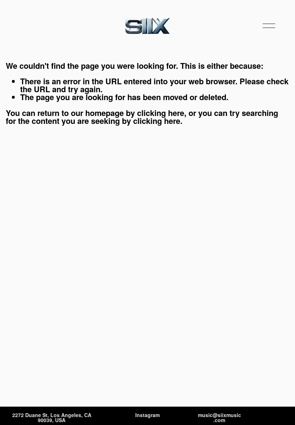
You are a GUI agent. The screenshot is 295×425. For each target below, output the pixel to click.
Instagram (147, 415)
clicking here (160, 112)
